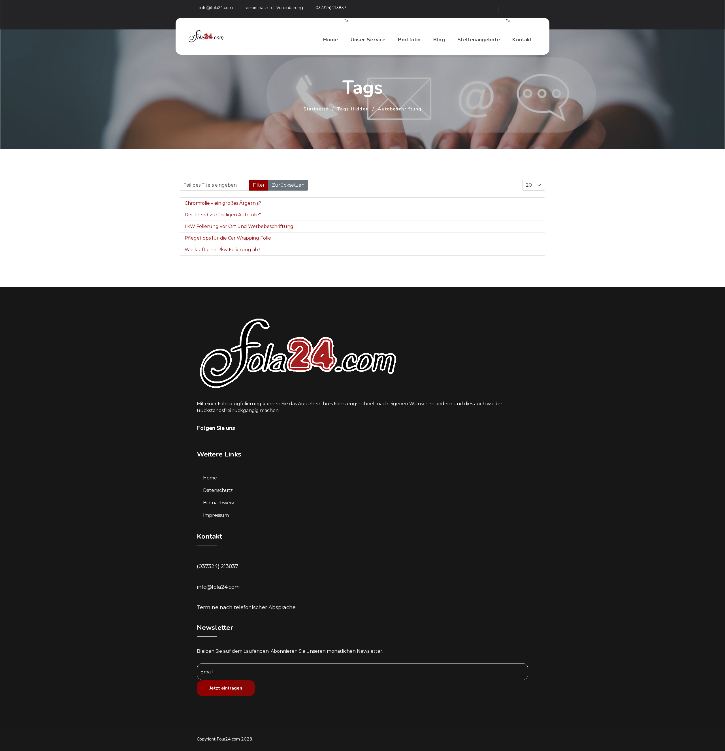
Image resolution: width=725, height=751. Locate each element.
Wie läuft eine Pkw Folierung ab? (222, 249)
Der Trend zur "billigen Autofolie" (223, 214)
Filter (259, 185)
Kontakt (522, 39)
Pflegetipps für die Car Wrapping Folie (228, 238)
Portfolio (409, 39)
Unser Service (368, 39)
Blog (439, 39)
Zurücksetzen (288, 185)
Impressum (216, 515)
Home (330, 39)
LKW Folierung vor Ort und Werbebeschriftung (239, 226)
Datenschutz (218, 490)
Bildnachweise (219, 502)
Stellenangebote (478, 39)
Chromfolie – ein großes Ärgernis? (223, 203)
